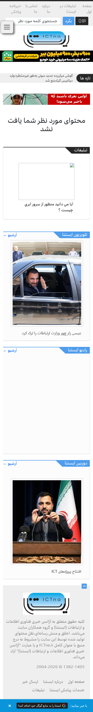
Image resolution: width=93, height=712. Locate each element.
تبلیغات (38, 690)
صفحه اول (87, 9)
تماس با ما (31, 9)
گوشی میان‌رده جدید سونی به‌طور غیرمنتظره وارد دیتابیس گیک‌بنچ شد (41, 78)
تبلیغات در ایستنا (68, 9)
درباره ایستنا (53, 681)
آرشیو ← (10, 235)
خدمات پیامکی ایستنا (67, 690)
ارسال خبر (30, 681)
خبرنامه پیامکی (15, 9)
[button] (46, 705)
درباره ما (46, 9)
